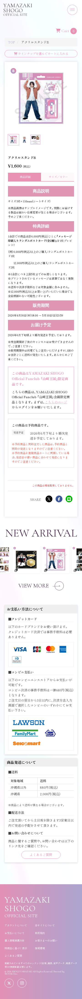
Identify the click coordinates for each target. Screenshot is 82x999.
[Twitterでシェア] (49, 499)
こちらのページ (56, 402)
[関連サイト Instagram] (21, 983)
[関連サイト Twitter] (9, 983)
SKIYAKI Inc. (11, 974)
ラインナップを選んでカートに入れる (42, 53)
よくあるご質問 (41, 854)
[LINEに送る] (69, 499)
